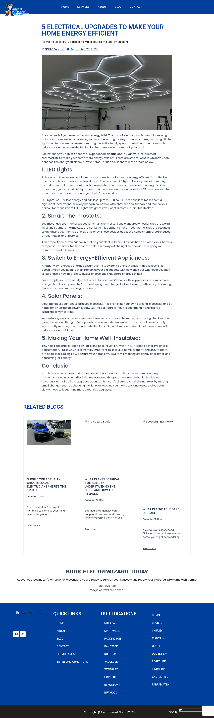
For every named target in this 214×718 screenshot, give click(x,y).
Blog (118, 6)
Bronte (157, 622)
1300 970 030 (107, 586)
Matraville (112, 631)
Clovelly (158, 638)
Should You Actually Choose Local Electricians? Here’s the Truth (46, 484)
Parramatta (160, 684)
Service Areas (66, 654)
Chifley (157, 630)
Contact (136, 6)
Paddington (112, 638)
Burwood (110, 692)
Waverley (111, 669)
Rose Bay (110, 654)
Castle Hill (160, 676)
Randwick (111, 646)
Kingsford (159, 669)
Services (83, 6)
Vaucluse (111, 661)
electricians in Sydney (121, 154)
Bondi (156, 615)
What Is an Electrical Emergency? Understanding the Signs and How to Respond (102, 486)
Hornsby (110, 677)
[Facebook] (16, 634)
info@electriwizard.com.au (107, 590)
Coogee (157, 646)
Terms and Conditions (72, 661)
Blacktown (112, 684)
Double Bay (160, 653)
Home (65, 6)
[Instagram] (23, 634)
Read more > (33, 525)
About (102, 6)
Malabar (110, 623)
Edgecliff (159, 661)
